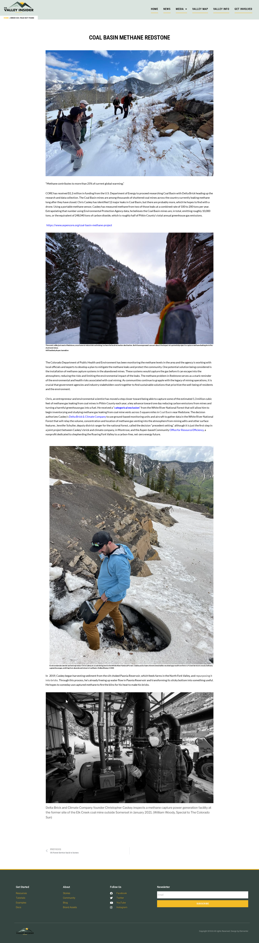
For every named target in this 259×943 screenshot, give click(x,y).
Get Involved (243, 8)
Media (180, 8)
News (167, 8)
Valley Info (221, 8)
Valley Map (200, 8)
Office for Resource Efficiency (187, 430)
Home (6, 18)
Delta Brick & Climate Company (87, 416)
